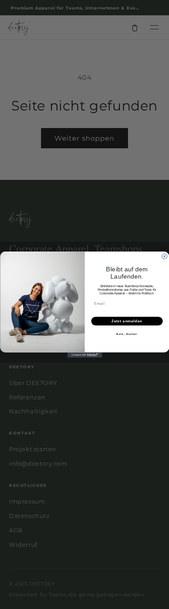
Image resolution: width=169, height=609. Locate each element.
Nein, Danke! (126, 334)
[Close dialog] (164, 256)
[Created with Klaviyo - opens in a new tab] (84, 355)
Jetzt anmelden (126, 321)
